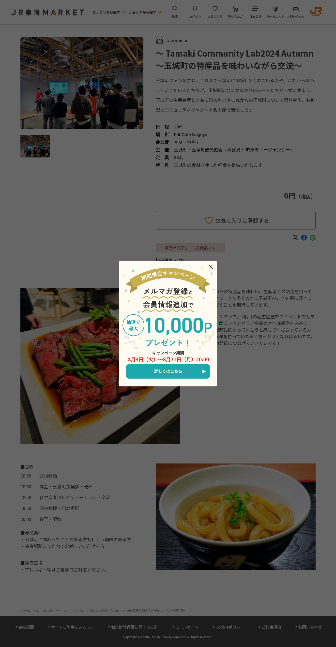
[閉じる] (211, 267)
